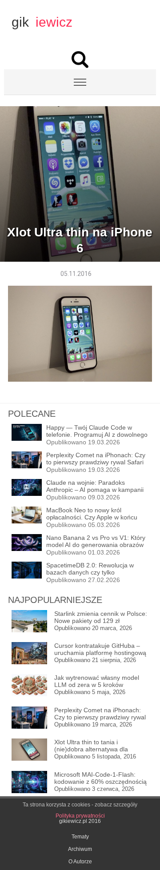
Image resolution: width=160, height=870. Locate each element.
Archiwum (80, 849)
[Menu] (80, 82)
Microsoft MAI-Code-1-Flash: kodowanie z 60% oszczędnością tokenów (100, 778)
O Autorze (80, 861)
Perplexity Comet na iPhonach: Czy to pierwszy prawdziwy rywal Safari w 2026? (100, 713)
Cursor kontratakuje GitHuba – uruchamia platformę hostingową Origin (100, 649)
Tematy (80, 837)
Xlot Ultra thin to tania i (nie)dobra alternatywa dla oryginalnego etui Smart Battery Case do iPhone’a (98, 745)
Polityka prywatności (80, 816)
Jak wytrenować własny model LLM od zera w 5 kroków (96, 681)
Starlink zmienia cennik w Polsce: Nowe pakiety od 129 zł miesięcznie (100, 617)
